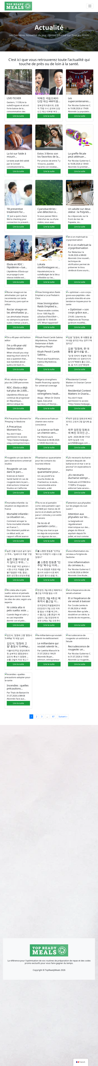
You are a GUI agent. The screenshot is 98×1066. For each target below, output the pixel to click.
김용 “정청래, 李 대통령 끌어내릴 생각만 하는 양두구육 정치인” (79, 353)
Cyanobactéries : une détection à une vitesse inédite (48, 212)
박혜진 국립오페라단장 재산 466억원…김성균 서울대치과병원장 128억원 (48, 102)
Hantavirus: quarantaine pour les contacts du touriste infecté (47, 473)
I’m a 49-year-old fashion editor (16, 347)
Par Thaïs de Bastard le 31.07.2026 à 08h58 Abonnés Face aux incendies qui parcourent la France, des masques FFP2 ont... (18, 695)
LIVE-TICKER (14, 98)
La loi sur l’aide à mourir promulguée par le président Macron (18, 158)
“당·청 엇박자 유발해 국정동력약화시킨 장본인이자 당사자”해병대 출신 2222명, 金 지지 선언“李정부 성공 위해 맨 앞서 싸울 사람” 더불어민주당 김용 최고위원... (79, 360)
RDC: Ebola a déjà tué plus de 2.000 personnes (17, 390)
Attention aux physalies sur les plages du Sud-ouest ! (77, 518)
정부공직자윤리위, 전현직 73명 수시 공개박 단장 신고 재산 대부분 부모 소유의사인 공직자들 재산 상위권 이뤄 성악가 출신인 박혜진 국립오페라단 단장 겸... (48, 108)
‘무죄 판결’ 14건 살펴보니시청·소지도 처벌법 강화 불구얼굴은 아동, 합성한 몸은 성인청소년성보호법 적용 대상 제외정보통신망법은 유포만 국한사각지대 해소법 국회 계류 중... (18, 571)
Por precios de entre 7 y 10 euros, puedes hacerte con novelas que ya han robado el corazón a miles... (48, 163)
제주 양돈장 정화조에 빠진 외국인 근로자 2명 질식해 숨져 (79, 432)
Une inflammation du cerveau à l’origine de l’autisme (78, 566)
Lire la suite (18, 116)
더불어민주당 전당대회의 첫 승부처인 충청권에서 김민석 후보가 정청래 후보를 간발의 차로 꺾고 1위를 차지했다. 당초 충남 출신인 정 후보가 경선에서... (18, 655)
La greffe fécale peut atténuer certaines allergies (78, 156)
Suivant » (63, 716)
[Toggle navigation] (89, 6)
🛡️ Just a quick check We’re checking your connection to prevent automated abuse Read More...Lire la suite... (18, 219)
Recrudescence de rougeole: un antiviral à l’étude (78, 649)
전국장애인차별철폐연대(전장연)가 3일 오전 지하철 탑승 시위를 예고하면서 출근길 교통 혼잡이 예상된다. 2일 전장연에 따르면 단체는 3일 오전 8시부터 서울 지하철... (48, 613)
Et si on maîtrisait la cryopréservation (79, 246)
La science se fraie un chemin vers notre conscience (48, 432)
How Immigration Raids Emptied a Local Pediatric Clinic (47, 308)
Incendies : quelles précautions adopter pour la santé (18, 690)
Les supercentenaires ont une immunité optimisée (78, 102)
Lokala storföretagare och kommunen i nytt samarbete (48, 269)
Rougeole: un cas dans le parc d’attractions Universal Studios (17, 473)
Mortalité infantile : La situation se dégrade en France (18, 517)
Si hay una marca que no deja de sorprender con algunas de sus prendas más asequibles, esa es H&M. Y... (48, 533)
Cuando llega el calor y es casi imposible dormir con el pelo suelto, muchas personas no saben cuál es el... (18, 617)
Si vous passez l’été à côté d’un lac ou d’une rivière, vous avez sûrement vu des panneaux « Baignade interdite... (47, 219)
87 (53, 716)
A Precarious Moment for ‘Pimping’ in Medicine (14, 431)
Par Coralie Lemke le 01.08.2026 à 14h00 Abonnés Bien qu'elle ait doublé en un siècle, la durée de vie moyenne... (79, 611)
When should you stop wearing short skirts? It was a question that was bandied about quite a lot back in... (18, 358)
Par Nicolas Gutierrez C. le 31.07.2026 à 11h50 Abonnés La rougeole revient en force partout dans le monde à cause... (79, 656)
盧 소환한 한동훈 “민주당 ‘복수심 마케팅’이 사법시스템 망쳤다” (49, 566)
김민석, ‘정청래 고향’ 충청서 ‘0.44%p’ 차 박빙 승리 (17, 646)
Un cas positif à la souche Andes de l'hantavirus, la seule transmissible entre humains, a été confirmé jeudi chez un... (47, 482)
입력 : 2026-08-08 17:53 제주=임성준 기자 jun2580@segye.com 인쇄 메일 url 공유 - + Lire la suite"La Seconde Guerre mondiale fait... (79, 439)
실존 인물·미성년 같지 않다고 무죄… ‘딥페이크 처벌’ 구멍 (18, 562)
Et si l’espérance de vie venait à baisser (79, 599)
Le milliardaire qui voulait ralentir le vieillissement (47, 646)
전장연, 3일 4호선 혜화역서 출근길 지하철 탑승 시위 (49, 601)
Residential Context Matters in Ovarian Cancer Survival (79, 393)
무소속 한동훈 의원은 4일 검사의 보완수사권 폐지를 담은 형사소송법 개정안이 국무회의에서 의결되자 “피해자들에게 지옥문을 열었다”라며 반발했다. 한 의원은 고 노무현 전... (48, 572)
